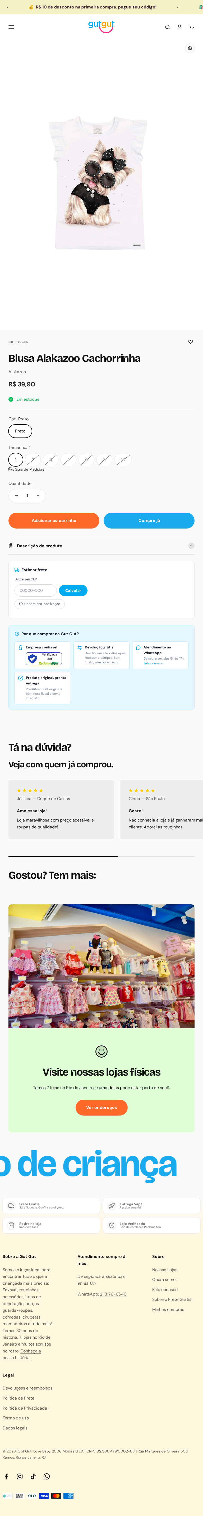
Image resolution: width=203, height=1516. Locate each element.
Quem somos (165, 1279)
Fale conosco (153, 663)
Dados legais (15, 1428)
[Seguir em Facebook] (6, 1476)
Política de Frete (18, 1398)
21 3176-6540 (113, 1294)
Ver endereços (101, 1107)
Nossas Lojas (164, 1270)
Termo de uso (16, 1418)
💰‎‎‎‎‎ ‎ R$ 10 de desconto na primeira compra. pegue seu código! (74, 7)
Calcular (73, 590)
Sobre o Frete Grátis (171, 1299)
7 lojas (26, 1337)
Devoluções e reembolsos (27, 1388)
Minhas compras (168, 1309)
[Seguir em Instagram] (19, 1476)
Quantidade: (20, 483)
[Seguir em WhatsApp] (46, 1476)
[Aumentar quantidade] (38, 495)
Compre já (149, 520)
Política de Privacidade (25, 1408)
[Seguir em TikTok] (33, 1476)
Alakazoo (17, 372)
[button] (26, 469)
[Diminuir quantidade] (16, 495)
